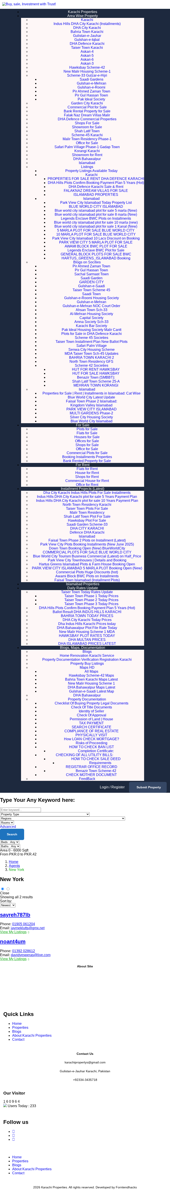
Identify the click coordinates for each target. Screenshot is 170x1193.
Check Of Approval (91, 715)
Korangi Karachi (87, 151)
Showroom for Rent (87, 155)
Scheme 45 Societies (91, 338)
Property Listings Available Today (91, 171)
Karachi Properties (82, 12)
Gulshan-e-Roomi (91, 87)
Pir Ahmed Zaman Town (91, 91)
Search (12, 834)
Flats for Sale (87, 433)
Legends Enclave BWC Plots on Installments (96, 218)
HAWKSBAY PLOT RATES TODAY (87, 636)
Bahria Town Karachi (87, 32)
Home (13, 862)
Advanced (8, 827)
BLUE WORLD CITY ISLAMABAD (96, 206)
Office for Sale (87, 143)
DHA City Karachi (87, 28)
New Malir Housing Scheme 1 (91, 683)
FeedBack (87, 779)
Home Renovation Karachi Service (87, 655)
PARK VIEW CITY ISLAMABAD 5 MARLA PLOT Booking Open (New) (87, 568)
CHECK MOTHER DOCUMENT (91, 775)
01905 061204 (23, 924)
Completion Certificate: (96, 751)
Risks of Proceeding (91, 743)
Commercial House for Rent (87, 481)
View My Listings (13, 932)
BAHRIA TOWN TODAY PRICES (87, 616)
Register (118, 787)
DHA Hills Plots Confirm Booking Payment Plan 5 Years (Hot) (96, 183)
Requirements (100, 763)
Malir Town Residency (87, 512)
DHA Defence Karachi (87, 43)
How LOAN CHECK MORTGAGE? (91, 739)
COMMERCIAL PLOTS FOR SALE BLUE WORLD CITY (87, 552)
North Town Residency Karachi (87, 504)
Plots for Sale (87, 429)
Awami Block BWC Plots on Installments (87, 576)
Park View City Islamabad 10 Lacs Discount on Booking (96, 238)
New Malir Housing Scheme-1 (87, 71)
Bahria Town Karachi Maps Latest (91, 679)
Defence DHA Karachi (87, 532)
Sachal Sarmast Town (91, 274)
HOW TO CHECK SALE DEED (96, 759)
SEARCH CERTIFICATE (91, 727)
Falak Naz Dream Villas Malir (87, 115)
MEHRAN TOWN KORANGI (95, 385)
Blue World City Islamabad (91, 421)
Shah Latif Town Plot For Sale (87, 516)
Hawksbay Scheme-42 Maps (91, 675)
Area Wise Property (82, 16)
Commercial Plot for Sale (87, 107)
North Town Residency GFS (91, 361)
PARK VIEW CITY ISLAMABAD (91, 409)
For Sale (82, 425)
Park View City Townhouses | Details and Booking (87, 560)
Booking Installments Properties (87, 457)
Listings (87, 167)
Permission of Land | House (91, 719)
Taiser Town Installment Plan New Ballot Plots (92, 342)
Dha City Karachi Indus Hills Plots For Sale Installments (87, 493)
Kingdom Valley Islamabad (91, 405)
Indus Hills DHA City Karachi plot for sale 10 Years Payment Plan (87, 500)
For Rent (82, 465)
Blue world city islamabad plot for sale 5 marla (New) (96, 210)
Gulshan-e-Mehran (91, 83)
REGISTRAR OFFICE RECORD (91, 767)
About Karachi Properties (32, 1035)
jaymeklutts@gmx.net (27, 928)
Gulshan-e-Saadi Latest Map (91, 691)
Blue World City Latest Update (91, 397)
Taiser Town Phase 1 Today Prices (91, 596)
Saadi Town (91, 294)
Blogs (87, 651)
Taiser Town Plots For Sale (87, 508)
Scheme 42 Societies (91, 365)
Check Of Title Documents (91, 707)
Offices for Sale (87, 441)
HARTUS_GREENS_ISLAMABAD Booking (96, 258)
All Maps (91, 671)
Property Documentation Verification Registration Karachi (87, 659)
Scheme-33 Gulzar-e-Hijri (87, 75)
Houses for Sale (87, 437)
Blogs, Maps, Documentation (82, 647)
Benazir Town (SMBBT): (96, 377)
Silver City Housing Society (91, 417)
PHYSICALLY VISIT (91, 735)
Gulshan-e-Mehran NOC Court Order (91, 306)
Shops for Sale (87, 445)
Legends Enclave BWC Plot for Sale (96, 250)
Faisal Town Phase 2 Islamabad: (91, 401)
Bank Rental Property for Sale (87, 111)
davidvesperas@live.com (30, 955)
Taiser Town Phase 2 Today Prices (91, 600)
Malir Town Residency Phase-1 (87, 139)
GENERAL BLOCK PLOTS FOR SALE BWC (96, 254)
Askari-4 (87, 51)
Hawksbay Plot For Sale (87, 520)
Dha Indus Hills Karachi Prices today (87, 624)
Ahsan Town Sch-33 (91, 310)
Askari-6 (87, 59)
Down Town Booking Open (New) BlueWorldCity (87, 548)
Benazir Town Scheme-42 (96, 771)
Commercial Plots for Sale (87, 453)
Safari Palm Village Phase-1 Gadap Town (87, 147)
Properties (20, 1027)
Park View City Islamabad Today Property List (96, 202)
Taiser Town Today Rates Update (87, 592)
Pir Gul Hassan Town (91, 95)
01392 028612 (23, 951)
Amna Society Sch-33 (91, 322)
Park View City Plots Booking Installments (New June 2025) (87, 544)
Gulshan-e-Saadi (91, 286)
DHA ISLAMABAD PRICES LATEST (87, 644)
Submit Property (149, 787)
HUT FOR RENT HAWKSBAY (96, 369)
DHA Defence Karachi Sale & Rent (96, 187)
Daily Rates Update (82, 588)
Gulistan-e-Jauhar (87, 36)
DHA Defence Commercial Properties (87, 119)
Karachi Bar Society (91, 326)
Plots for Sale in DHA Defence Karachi (91, 334)
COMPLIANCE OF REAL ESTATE (91, 731)
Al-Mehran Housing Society (91, 314)
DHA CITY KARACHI (87, 528)
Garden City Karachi (87, 103)
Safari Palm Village (91, 345)
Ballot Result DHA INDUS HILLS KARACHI (87, 612)
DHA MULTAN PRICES (87, 640)
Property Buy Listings (87, 663)
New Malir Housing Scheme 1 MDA (87, 632)
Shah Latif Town (87, 131)
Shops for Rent (87, 477)
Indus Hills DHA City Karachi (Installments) (87, 24)
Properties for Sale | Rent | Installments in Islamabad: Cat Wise (91, 393)
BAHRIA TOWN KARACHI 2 (91, 357)
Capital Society (91, 318)
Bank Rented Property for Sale (87, 461)
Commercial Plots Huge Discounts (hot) (87, 572)
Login (105, 787)
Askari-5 (87, 55)
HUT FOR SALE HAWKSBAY (96, 373)
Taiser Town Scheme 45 (91, 290)
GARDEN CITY (91, 282)
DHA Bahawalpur (87, 159)
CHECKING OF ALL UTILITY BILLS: (91, 755)
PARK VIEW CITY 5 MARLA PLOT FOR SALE (96, 242)
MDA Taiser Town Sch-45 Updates (91, 353)
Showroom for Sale (87, 127)
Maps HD (87, 667)
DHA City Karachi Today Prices (87, 620)
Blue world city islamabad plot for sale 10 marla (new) (96, 222)
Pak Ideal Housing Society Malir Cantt (91, 330)
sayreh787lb (15, 915)
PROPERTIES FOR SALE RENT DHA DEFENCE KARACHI (96, 179)
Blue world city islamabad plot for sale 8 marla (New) (96, 214)
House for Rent (87, 473)
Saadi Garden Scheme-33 (87, 524)
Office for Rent (87, 485)
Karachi (87, 20)
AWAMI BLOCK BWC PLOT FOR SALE (96, 246)
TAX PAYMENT (91, 723)
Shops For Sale (87, 123)
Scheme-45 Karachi (87, 135)
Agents (14, 866)
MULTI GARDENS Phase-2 (91, 413)
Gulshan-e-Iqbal (87, 40)
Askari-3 (87, 63)
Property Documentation (87, 699)
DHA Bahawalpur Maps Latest (91, 687)
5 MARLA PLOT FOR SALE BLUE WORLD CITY (96, 230)
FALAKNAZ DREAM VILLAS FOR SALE (96, 191)
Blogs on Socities (87, 262)
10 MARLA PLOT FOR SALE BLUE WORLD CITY (96, 234)
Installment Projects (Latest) (82, 489)
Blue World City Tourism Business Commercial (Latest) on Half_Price (87, 556)
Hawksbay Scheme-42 (87, 67)
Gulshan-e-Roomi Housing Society (91, 298)
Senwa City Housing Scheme (91, 349)
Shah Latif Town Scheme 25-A (96, 381)
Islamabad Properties (82, 584)
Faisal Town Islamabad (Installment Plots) (87, 580)
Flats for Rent (87, 469)
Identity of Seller (91, 711)
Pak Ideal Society (91, 99)
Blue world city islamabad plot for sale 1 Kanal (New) (95, 226)
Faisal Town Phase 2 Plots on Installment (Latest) (87, 540)
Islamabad (87, 163)
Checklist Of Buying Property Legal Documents (91, 703)
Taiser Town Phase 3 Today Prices (91, 604)
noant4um (12, 941)
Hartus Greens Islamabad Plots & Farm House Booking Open (87, 564)
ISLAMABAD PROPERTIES (95, 194)
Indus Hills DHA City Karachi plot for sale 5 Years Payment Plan (87, 496)
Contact (18, 1039)
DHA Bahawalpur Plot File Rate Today (87, 628)
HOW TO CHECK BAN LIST (91, 747)
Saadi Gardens (91, 79)
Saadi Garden (91, 278)
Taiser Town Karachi (87, 47)
